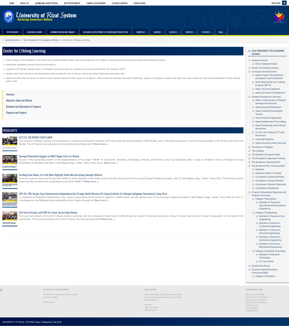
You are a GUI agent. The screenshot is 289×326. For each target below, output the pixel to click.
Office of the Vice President (257, 297)
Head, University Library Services (270, 143)
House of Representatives (256, 302)
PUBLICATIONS (139, 3)
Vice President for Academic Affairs (40, 40)
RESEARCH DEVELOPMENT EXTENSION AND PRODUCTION (105, 32)
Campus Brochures (261, 266)
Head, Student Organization (268, 118)
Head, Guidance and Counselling (270, 121)
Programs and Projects (16, 112)
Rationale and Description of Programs (23, 106)
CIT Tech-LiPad (266, 261)
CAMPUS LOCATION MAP (96, 3)
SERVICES (189, 32)
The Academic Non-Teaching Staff (268, 166)
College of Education (265, 276)
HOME (11, 3)
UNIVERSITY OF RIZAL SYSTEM (18, 322)
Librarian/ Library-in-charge (268, 173)
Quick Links (276, 2)
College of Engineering (266, 212)
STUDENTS (206, 32)
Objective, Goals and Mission (19, 100)
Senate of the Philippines (256, 300)
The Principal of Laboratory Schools (268, 158)
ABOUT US (24, 3)
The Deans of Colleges (262, 147)
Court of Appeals (252, 308)
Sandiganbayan (252, 311)
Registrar (259, 169)
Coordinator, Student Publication (270, 184)
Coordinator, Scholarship (267, 188)
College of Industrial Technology (270, 251)
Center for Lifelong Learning (265, 68)
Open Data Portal (151, 307)
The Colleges (258, 151)
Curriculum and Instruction (264, 71)
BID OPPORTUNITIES (72, 3)
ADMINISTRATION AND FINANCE (63, 32)
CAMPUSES (140, 32)
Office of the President (255, 294)
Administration (13, 40)
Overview (10, 94)
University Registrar (264, 139)
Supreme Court (252, 305)
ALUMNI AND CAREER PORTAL (46, 3)
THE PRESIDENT (12, 32)
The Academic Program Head (266, 154)
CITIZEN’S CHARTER (119, 3)
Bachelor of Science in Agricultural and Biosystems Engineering (272, 205)
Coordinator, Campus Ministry (269, 180)
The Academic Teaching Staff (266, 162)
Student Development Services (266, 97)
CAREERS (157, 32)
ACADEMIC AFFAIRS (34, 32)
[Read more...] (101, 144)
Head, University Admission (268, 107)
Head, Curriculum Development (270, 93)
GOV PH (147, 305)
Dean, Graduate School (266, 64)
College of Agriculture (265, 199)
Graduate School (259, 60)
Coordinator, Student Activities (269, 177)
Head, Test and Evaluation (267, 89)
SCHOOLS (173, 32)
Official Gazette (150, 310)
